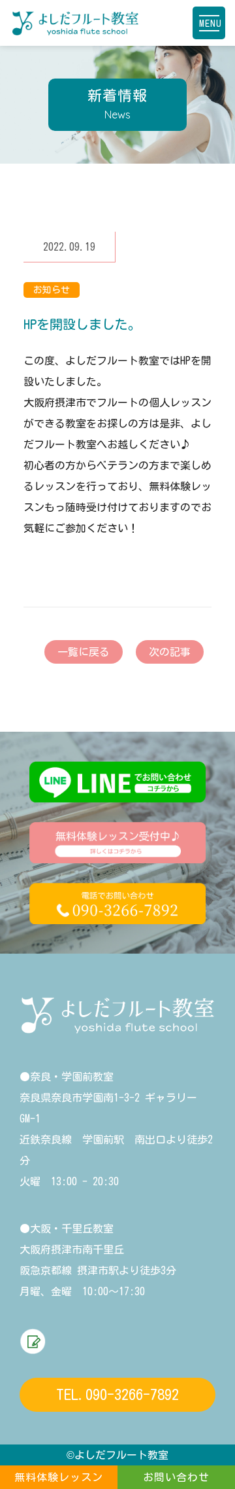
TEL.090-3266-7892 (117, 1395)
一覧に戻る (83, 652)
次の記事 (170, 652)
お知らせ (51, 290)
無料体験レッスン (58, 1477)
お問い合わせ (176, 1477)
